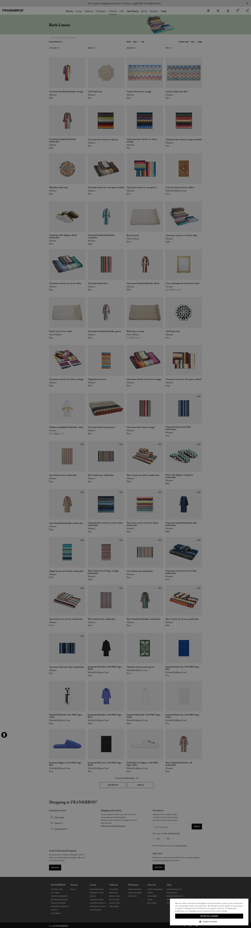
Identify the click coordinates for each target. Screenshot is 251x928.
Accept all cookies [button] (209, 916)
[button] (209, 921)
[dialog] (125, 464)
